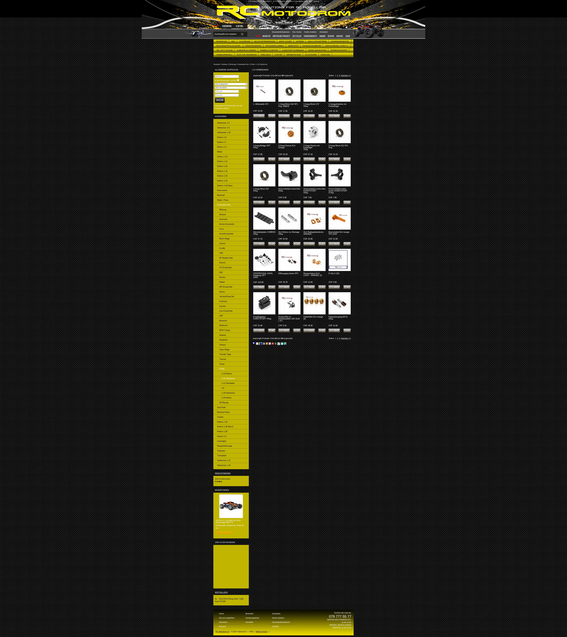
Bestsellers (221, 592)
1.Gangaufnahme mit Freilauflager (337, 105)
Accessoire (311, 55)
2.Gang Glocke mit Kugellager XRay (311, 147)
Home (258, 36)
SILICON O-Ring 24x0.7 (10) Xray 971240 (229, 600)
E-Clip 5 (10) (334, 273)
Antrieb (300, 41)
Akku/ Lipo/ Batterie (317, 41)
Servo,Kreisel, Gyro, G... (337, 46)
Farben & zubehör (269, 50)
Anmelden (276, 614)
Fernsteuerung (253, 46)
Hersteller (249, 622)
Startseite (217, 64)
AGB (251, 632)
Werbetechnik (294, 55)
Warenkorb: (227, 25)
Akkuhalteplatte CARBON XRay (264, 233)
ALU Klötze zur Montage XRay (288, 233)
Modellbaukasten (317, 50)
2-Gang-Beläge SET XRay (261, 146)
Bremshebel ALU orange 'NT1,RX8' (339, 233)
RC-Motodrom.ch (222, 632)
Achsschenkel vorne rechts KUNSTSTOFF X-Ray (338, 191)
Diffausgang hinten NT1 (288, 273)
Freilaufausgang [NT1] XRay (338, 318)
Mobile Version (262, 632)
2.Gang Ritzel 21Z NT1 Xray (338, 146)
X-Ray (252, 64)
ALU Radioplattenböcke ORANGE (313, 233)
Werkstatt (293, 46)
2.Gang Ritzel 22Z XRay (261, 190)
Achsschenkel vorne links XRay (289, 190)
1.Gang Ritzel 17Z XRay (311, 105)
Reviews (331, 36)
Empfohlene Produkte (281, 36)
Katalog (224, 64)
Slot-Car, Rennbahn (247, 55)
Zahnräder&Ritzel (340, 41)
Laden (348, 36)
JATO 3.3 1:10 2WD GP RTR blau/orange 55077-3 (228, 521)
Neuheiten (266, 36)
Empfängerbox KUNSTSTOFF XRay (262, 318)
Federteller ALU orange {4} (313, 318)
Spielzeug (266, 55)
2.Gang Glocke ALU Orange (286, 146)
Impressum (241, 632)
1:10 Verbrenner (261, 64)
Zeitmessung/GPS (338, 50)
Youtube (275, 626)
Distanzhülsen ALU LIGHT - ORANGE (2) (312, 274)
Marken (322, 36)
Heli (233, 41)
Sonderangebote (310, 36)
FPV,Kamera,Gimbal (275, 46)
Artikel (239, 25)
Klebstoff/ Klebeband (293, 50)
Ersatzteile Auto (243, 64)
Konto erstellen (278, 618)
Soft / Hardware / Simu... (228, 59)
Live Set (278, 55)
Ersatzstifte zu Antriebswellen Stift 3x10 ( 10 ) (289, 319)
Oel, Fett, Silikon (224, 50)
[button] (271, 115)
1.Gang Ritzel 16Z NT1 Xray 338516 (288, 105)
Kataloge (325, 55)
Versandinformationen (281, 622)
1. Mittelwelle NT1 (261, 104)
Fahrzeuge (221, 41)
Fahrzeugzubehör (312, 46)
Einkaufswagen (222, 473)
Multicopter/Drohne (264, 41)
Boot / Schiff (285, 41)
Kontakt (340, 36)
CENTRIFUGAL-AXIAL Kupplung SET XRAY (263, 275)
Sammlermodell (224, 55)
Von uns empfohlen (226, 618)
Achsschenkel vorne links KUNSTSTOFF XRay (314, 191)
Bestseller (297, 36)
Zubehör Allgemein (246, 50)
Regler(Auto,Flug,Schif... (228, 46)
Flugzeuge (244, 41)
